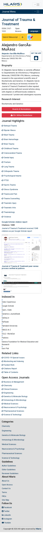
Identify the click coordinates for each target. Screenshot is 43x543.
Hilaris (38, 529)
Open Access (7, 485)
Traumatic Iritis (10, 208)
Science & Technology (10, 458)
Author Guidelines (9, 466)
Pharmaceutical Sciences (12, 453)
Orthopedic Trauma (11, 171)
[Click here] (13, 5)
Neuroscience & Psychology (13, 449)
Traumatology (9, 212)
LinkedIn (7, 515)
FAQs (4, 496)
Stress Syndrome (11, 189)
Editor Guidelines (8, 469)
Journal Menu (9, 11)
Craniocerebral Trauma (13, 153)
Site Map (5, 500)
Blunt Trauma (9, 135)
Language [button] (34, 31)
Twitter (6, 511)
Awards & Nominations (21, 109)
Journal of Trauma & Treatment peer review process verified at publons (20, 267)
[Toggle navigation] (36, 4)
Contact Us (6, 488)
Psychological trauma (12, 176)
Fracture (7, 162)
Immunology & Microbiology (13, 440)
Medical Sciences (9, 444)
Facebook (7, 507)
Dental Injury (9, 158)
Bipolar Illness (10, 130)
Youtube (7, 523)
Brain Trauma (9, 144)
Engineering (6, 431)
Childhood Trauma (11, 148)
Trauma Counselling (12, 198)
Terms (4, 492)
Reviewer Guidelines (10, 473)
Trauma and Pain (10, 194)
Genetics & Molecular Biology (13, 435)
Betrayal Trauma (10, 126)
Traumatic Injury (10, 203)
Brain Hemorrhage (11, 139)
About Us (5, 481)
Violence (7, 217)
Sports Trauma (10, 185)
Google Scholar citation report (14, 222)
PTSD (6, 180)
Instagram (7, 519)
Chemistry (6, 426)
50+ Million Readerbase (22, 115)
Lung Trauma (9, 167)
